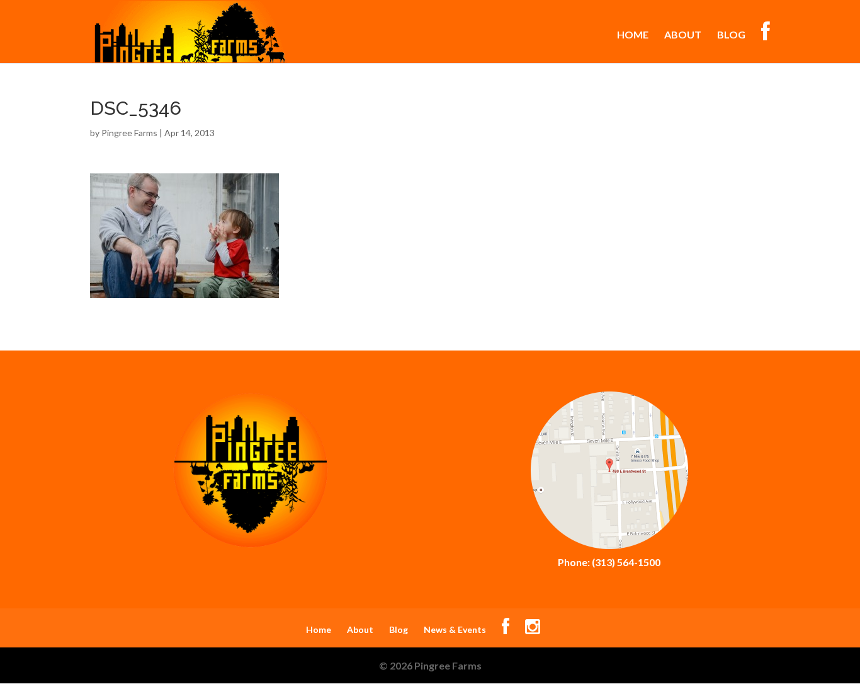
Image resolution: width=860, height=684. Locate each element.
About (682, 35)
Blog (731, 35)
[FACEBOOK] (765, 42)
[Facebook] (505, 629)
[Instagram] (532, 629)
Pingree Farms (129, 132)
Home (632, 35)
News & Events (455, 629)
